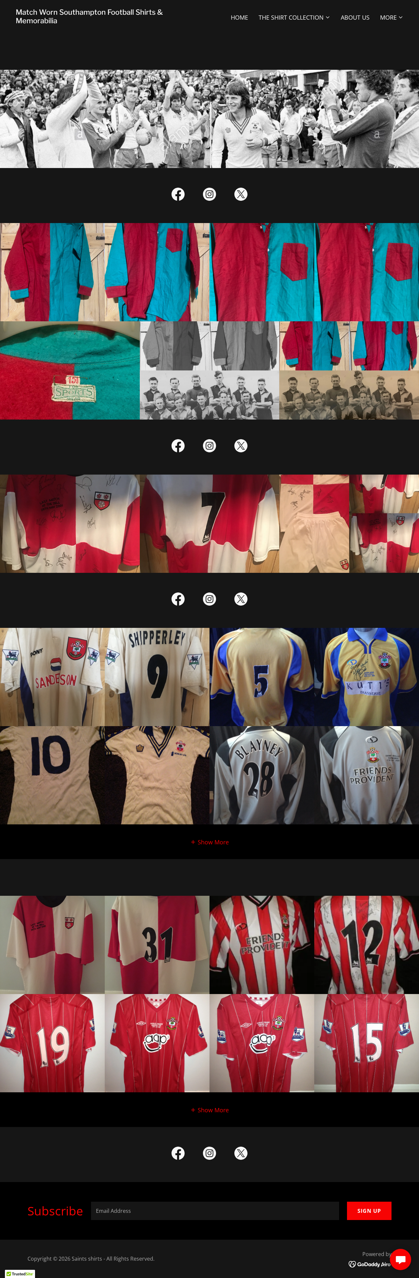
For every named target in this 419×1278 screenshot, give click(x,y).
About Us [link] (355, 17)
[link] (110, 21)
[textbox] (215, 1211)
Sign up (369, 1210)
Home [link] (239, 17)
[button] (294, 17)
